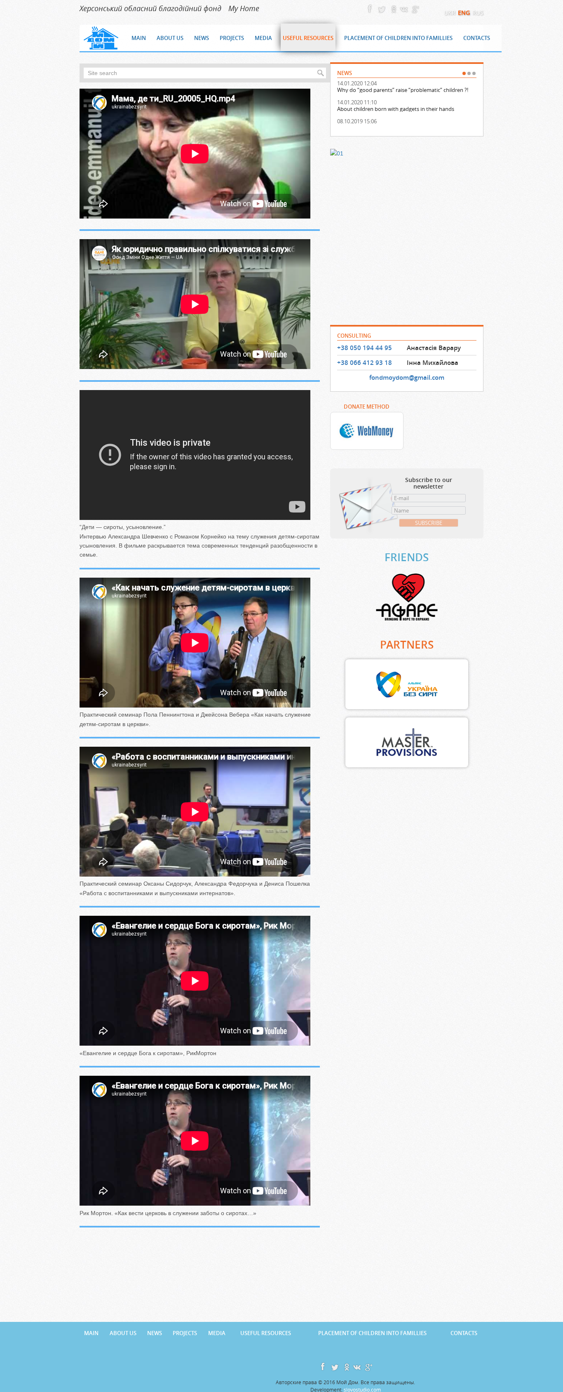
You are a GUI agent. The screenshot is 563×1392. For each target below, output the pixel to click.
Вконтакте (403, 8)
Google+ (413, 8)
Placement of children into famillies (372, 1333)
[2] (469, 73)
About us (123, 1333)
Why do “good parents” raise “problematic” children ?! (402, 90)
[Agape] (406, 597)
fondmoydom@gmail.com (406, 377)
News (154, 1333)
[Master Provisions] (406, 742)
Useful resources (265, 1333)
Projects (185, 1333)
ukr (449, 12)
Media (216, 1333)
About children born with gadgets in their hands (395, 109)
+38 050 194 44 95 (364, 348)
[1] (464, 73)
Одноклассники (392, 8)
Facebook (371, 8)
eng (464, 12)
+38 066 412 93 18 (364, 363)
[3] (474, 73)
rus (477, 12)
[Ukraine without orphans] (406, 685)
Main (91, 1333)
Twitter (381, 8)
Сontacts (463, 1333)
